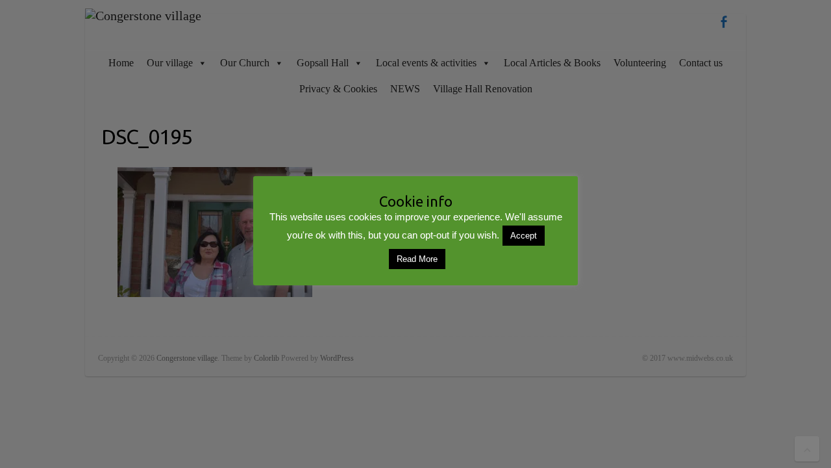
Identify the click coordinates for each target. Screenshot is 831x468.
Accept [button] (523, 235)
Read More (417, 259)
